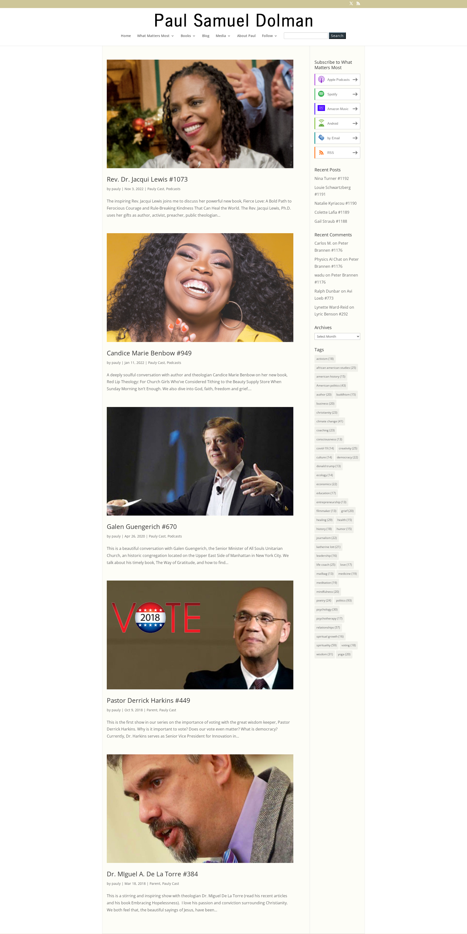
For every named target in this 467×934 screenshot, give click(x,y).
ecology (324, 475)
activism (325, 359)
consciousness (329, 439)
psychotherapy (329, 618)
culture (324, 457)
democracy (347, 457)
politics (344, 600)
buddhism (346, 394)
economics (326, 484)
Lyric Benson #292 (331, 314)
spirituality (326, 645)
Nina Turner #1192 (331, 178)
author (324, 394)
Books (186, 36)
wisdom (324, 654)
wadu (319, 275)
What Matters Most (153, 36)
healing (324, 520)
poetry (323, 600)
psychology (327, 609)
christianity (326, 412)
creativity (348, 448)
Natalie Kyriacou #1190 (335, 203)
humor (344, 529)
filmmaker (326, 511)
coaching (325, 430)
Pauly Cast (155, 188)
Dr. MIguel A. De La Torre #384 (152, 873)
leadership (326, 556)
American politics (331, 385)
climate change (329, 421)
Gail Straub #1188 (330, 221)
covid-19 (325, 448)
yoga (344, 654)
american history (330, 376)
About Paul (246, 36)
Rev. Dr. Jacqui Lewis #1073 (147, 179)
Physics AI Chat (328, 259)
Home (126, 36)
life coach (325, 565)
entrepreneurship (331, 502)
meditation (326, 583)
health (344, 520)
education (326, 493)
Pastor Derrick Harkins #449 (148, 700)
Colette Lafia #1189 (331, 212)
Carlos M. (323, 243)
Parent (152, 710)
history (324, 529)
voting (348, 645)
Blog (205, 36)
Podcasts (173, 188)
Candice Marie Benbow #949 (149, 353)
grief (347, 511)
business (325, 403)
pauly (116, 188)
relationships (328, 627)
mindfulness (327, 592)
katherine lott (328, 547)
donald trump (328, 466)
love (346, 565)
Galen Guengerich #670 (142, 526)
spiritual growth (330, 636)
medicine (347, 574)
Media (221, 36)
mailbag (324, 574)
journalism (326, 538)
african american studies (336, 368)
